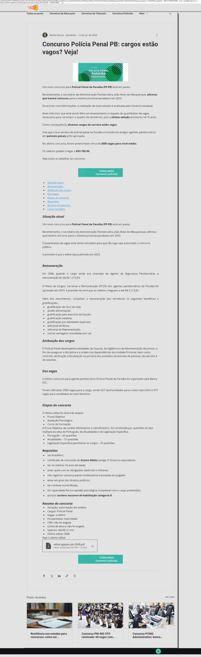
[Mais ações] (157, 35)
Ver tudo (169, 596)
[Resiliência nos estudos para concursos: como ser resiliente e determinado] (49, 615)
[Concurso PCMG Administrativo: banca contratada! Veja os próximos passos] (151, 615)
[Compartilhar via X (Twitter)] (51, 575)
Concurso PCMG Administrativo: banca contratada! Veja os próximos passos (151, 635)
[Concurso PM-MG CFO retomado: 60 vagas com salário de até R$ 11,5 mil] (100, 615)
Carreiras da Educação (62, 13)
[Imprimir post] (74, 575)
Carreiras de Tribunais (93, 13)
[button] (170, 13)
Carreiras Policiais (122, 13)
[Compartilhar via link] (66, 575)
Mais (141, 13)
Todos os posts (35, 13)
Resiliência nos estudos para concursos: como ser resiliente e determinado (49, 635)
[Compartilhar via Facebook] (43, 575)
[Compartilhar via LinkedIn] (59, 575)
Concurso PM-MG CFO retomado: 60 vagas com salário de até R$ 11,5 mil (98, 635)
